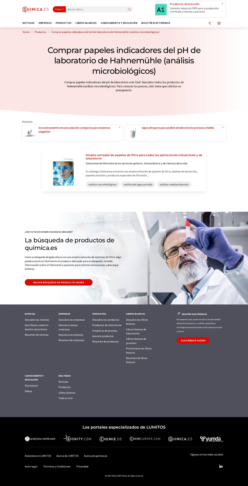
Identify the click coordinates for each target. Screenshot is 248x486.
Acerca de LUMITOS (68, 455)
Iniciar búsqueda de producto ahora (58, 282)
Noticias (63, 381)
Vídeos (28, 391)
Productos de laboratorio (106, 325)
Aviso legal (31, 466)
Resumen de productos (105, 341)
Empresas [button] (45, 22)
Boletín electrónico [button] (155, 22)
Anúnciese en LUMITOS (38, 455)
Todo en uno (66, 398)
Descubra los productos (105, 319)
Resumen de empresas (71, 340)
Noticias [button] (29, 22)
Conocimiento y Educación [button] (119, 22)
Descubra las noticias (37, 319)
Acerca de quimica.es (95, 455)
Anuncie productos (103, 336)
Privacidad (82, 466)
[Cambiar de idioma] (219, 23)
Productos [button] (64, 22)
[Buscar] (129, 9)
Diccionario (31, 385)
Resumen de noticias (37, 334)
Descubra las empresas (72, 319)
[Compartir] (209, 23)
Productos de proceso (104, 330)
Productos (65, 387)
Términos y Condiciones (57, 466)
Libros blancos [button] (86, 22)
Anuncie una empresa (71, 334)
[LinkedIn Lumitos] (220, 466)
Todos (58, 9)
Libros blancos (67, 392)
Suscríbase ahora (193, 340)
